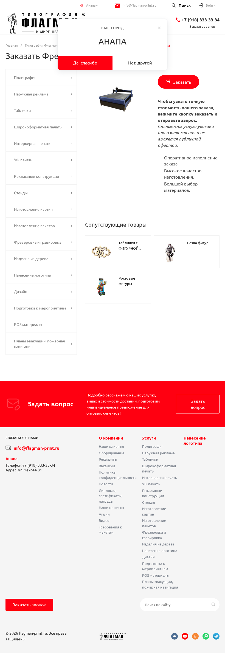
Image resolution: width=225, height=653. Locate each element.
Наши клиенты (111, 446)
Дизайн (148, 557)
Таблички (150, 459)
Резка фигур (198, 243)
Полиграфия (153, 446)
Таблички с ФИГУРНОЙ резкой (129, 248)
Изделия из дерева (158, 544)
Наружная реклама (158, 453)
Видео (104, 520)
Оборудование (111, 453)
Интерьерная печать (159, 478)
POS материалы (155, 575)
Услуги (149, 438)
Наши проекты (111, 508)
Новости (106, 484)
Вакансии (107, 466)
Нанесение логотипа (159, 551)
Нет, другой (140, 62)
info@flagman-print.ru (139, 5)
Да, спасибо (85, 62)
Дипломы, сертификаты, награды (110, 496)
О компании (111, 438)
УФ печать (151, 484)
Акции (104, 514)
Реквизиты (108, 459)
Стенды (148, 502)
